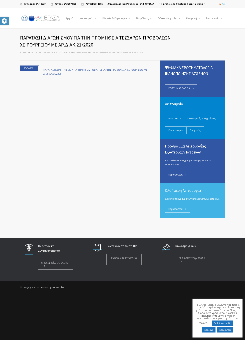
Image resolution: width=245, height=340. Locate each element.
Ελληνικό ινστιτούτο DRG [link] (122, 246)
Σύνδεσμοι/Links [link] (185, 246)
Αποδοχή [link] (209, 329)
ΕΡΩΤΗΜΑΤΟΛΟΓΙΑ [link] (179, 88)
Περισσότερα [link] (175, 174)
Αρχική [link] (69, 18)
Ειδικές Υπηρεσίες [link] (167, 18)
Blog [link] (34, 52)
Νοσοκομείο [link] (86, 18)
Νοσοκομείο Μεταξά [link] (52, 287)
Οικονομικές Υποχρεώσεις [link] (202, 118)
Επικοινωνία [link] (212, 18)
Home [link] (23, 52)
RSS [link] (223, 4)
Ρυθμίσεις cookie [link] (222, 323)
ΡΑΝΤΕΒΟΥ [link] (174, 118)
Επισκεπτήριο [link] (175, 130)
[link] (4, 21)
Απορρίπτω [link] (225, 329)
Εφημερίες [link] (195, 130)
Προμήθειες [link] (142, 18)
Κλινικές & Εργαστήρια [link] (114, 18)
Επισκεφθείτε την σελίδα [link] (54, 262)
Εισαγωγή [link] (191, 18)
